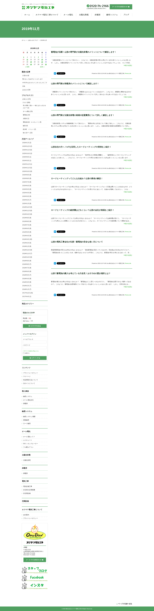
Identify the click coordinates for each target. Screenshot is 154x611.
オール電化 (26, 111)
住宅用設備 (27, 493)
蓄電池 (25, 115)
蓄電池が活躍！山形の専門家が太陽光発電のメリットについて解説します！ (83, 52)
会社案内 (26, 515)
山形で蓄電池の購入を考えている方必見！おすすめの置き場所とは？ (80, 273)
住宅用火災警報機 (29, 490)
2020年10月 (26, 171)
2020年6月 (25, 185)
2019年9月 (25, 218)
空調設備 (25, 501)
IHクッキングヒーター (30, 443)
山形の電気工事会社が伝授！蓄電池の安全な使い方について (77, 242)
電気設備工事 (27, 486)
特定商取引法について (30, 380)
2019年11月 (26, 210)
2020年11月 (26, 168)
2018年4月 (25, 278)
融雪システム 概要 (29, 416)
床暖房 (25, 403)
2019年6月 (25, 228)
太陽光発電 (27, 460)
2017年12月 (26, 293)
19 (31, 62)
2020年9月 (25, 175)
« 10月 (27, 67)
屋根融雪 (26, 420)
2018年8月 (25, 264)
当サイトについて (29, 383)
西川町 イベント (28, 129)
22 (42, 62)
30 (46, 64)
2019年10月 (26, 214)
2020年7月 (25, 182)
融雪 (24, 125)
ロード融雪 (27, 423)
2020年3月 (25, 196)
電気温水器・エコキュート (31, 122)
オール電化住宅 (28, 400)
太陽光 (25, 118)
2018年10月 (26, 257)
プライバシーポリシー (30, 373)
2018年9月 (25, 261)
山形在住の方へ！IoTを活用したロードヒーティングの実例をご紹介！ (81, 147)
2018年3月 (25, 282)
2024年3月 (25, 160)
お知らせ (25, 99)
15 (42, 59)
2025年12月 (26, 146)
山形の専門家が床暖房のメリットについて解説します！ (75, 84)
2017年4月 (25, 296)
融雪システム (27, 396)
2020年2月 (25, 200)
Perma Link (128, 73)
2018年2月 (25, 285)
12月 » (42, 67)
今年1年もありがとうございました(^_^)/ (34, 82)
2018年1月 (25, 289)
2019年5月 (25, 232)
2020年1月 (25, 203)
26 (31, 64)
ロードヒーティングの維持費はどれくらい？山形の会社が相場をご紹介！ (82, 210)
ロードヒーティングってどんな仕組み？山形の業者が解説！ (77, 178)
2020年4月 (25, 193)
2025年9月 (25, 157)
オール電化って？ (29, 437)
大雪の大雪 (25, 75)
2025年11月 (26, 150)
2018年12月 (26, 250)
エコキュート (27, 440)
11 (27, 59)
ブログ (24, 102)
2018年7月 (25, 268)
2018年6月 (25, 271)
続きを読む (128, 65)
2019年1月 (25, 246)
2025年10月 (26, 153)
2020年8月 (25, 178)
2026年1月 (25, 142)
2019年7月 (25, 225)
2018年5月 (25, 275)
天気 (23, 86)
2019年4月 (25, 235)
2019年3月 (25, 239)
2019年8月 (25, 221)
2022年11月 (26, 164)
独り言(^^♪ (26, 133)
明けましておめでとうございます (32, 79)
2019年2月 (25, 243)
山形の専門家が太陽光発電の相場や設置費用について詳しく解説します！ (82, 115)
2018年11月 (26, 253)
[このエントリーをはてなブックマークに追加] (55, 73)
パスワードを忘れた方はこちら (31, 351)
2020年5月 (25, 189)
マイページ (27, 376)
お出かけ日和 (26, 90)
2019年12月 (26, 207)
